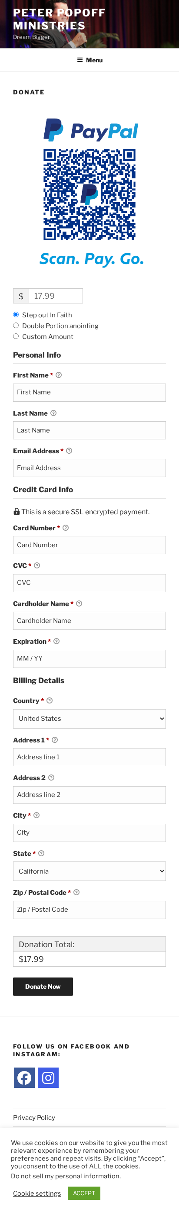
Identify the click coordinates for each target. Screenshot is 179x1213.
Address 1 (31, 740)
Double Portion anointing (60, 326)
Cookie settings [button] (37, 1193)
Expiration (32, 641)
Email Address (38, 451)
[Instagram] (48, 1078)
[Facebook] (24, 1078)
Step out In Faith (47, 315)
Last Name (31, 413)
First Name (33, 375)
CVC (22, 566)
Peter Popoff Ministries (59, 19)
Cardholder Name (43, 604)
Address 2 (30, 778)
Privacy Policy (34, 1118)
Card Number (36, 528)
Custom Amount (47, 337)
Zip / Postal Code (42, 893)
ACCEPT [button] (84, 1193)
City (22, 815)
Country (28, 701)
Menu (94, 60)
